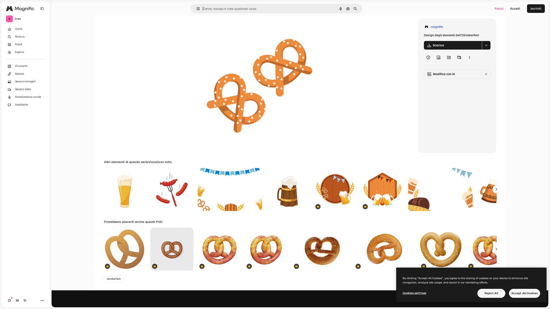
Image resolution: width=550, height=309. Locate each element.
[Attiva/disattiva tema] (24, 300)
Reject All (491, 293)
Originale (221, 27)
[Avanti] (496, 189)
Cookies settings (414, 293)
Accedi (515, 9)
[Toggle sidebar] (42, 8)
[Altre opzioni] (469, 57)
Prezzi (499, 9)
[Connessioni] (9, 300)
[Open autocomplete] (196, 8)
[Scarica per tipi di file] (486, 45)
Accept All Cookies (524, 293)
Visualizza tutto (160, 162)
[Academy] (17, 300)
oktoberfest (114, 279)
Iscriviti (535, 9)
